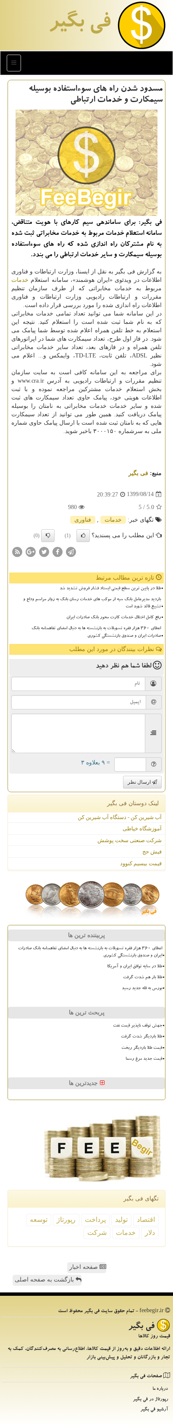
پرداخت (95, 1219)
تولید (121, 1219)
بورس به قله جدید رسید (142, 988)
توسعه (38, 1219)
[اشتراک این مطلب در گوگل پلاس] (31, 551)
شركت (97, 1232)
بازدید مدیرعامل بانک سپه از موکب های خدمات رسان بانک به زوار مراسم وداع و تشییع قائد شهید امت (92, 603)
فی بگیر (79, 24)
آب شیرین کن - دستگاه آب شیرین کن (120, 817)
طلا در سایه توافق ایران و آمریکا (134, 966)
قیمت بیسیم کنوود (141, 863)
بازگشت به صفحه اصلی (45, 1279)
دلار (150, 1232)
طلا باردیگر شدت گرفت (141, 1037)
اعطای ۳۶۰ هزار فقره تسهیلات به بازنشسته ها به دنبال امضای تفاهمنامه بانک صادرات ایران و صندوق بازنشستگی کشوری (96, 632)
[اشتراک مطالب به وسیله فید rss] (17, 551)
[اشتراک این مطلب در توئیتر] (44, 551)
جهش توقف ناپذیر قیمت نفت (137, 1026)
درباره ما (160, 1389)
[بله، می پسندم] (83, 535)
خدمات (20, 280)
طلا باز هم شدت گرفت (142, 977)
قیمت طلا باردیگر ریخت (141, 1048)
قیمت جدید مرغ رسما (144, 1059)
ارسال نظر (140, 782)
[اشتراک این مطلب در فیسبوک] (57, 551)
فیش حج (152, 851)
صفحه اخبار (84, 1267)
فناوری (82, 520)
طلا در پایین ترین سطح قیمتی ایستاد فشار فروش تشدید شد (110, 588)
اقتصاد (146, 1219)
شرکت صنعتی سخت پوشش (129, 840)
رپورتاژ (66, 1219)
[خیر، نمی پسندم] (48, 535)
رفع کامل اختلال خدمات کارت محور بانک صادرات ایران (113, 617)
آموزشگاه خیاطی (142, 828)
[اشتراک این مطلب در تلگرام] (71, 551)
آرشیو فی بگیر (154, 1410)
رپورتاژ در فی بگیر (150, 1399)
